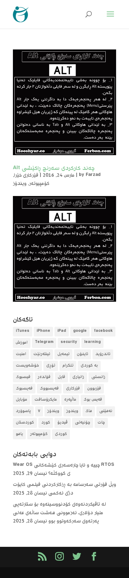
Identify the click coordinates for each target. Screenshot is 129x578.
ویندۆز (20, 183)
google (80, 332)
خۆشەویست (27, 366)
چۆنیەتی (82, 423)
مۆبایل (21, 400)
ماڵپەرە (70, 400)
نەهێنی (105, 411)
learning (92, 343)
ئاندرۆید (102, 354)
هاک (88, 411)
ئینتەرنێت (41, 354)
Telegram (44, 343)
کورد (45, 423)
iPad (61, 332)
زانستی (98, 377)
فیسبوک (23, 377)
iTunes (22, 332)
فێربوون (94, 389)
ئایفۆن (82, 354)
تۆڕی (50, 366)
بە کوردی (89, 366)
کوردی (61, 434)
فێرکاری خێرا (26, 175)
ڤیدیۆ (62, 423)
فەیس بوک (92, 400)
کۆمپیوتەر (39, 183)
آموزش (22, 343)
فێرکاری (73, 389)
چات (101, 423)
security (69, 343)
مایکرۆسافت (45, 400)
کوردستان (25, 423)
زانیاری (78, 377)
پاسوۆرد (23, 411)
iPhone (43, 332)
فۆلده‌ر (44, 377)
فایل (61, 377)
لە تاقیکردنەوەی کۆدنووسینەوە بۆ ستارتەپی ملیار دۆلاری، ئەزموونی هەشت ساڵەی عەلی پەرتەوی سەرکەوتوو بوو (59, 513)
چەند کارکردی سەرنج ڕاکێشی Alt (54, 168)
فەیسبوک (24, 389)
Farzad (93, 175)
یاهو (19, 434)
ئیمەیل (63, 354)
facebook (103, 332)
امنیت (21, 354)
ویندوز (72, 411)
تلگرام (67, 366)
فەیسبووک (49, 389)
